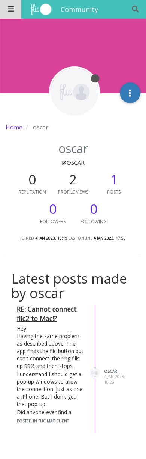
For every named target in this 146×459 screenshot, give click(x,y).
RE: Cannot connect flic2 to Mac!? (47, 314)
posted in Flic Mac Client (43, 421)
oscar (110, 371)
